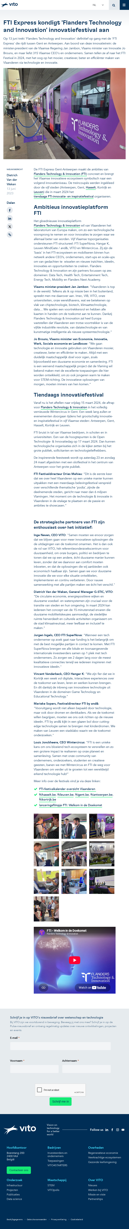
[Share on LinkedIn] (10, 218)
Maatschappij (57, 1180)
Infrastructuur (14, 1185)
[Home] (9, 5)
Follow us (96, 1130)
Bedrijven (54, 1148)
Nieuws (92, 1185)
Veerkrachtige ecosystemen (104, 1157)
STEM (51, 1185)
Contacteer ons (18, 1170)
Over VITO (95, 1180)
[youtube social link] (123, 1129)
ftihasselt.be (47, 795)
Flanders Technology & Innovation (57, 226)
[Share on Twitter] (10, 226)
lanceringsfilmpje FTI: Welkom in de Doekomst (70, 805)
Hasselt (91, 187)
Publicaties (13, 1194)
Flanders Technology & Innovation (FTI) (60, 174)
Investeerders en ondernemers (57, 1154)
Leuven (39, 192)
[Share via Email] (10, 234)
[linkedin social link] (107, 1129)
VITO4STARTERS (57, 1165)
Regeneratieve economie (103, 1153)
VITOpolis (53, 1190)
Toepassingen (56, 1161)
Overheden (96, 1148)
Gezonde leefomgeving (102, 1162)
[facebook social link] (112, 1129)
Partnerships (95, 1199)
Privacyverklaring (58, 1219)
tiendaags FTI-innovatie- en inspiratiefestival (64, 196)
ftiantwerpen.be (102, 795)
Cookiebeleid (77, 1219)
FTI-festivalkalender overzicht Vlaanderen (67, 789)
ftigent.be (82, 795)
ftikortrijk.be (47, 800)
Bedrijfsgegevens (15, 1219)
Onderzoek (14, 1180)
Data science (14, 1199)
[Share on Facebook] (10, 210)
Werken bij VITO (98, 1190)
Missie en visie (96, 1194)
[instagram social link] (117, 1129)
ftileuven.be (65, 795)
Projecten (12, 1190)
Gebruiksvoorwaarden (37, 1219)
